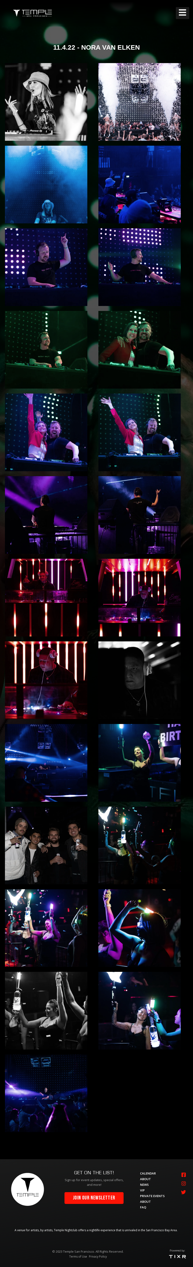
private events (152, 1196)
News (144, 1185)
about (145, 1179)
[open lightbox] (46, 102)
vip (142, 1190)
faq (143, 1207)
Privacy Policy (98, 1257)
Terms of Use (78, 1257)
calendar (148, 1173)
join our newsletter (94, 1198)
